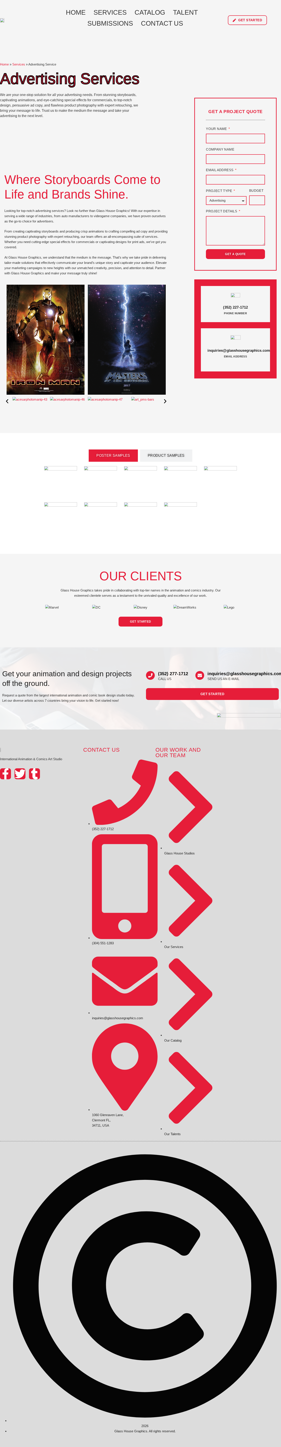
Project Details (222, 211)
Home (76, 12)
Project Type (219, 191)
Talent (185, 12)
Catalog (150, 12)
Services (110, 12)
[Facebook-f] (5, 773)
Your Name (217, 129)
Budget (256, 190)
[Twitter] (19, 773)
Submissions (110, 23)
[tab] (113, 455)
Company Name (220, 149)
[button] (7, 401)
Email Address (220, 170)
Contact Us (162, 23)
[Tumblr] (34, 773)
